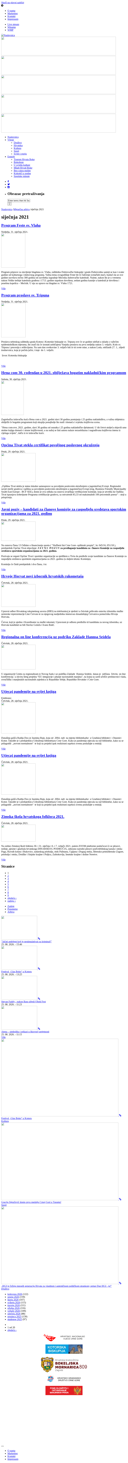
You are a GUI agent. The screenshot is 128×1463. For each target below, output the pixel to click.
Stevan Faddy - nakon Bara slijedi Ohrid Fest (23, 1001)
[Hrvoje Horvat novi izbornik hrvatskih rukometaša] (18, 606)
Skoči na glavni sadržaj (12, 2)
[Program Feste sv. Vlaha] (13, 266)
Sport (16, 151)
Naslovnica (13, 137)
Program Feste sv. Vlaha (21, 225)
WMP (10, 30)
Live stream (13, 24)
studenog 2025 (14, 1319)
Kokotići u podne (22, 173)
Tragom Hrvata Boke (24, 159)
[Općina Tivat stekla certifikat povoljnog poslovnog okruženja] (18, 481)
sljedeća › (12, 898)
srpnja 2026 (13, 1297)
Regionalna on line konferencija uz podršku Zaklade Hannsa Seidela (56, 637)
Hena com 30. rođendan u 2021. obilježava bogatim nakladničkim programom (63, 373)
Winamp (11, 27)
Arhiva (10, 912)
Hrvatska (18, 145)
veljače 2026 (13, 1311)
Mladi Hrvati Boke (23, 167)
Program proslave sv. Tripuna (25, 295)
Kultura (17, 148)
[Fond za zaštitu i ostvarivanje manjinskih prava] (64, 1394)
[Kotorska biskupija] (64, 1353)
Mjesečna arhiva (22, 209)
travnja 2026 (13, 1305)
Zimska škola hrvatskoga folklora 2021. (32, 817)
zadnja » (11, 901)
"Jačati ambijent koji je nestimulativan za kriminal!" (26, 941)
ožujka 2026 (13, 1308)
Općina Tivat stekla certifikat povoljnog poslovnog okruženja (50, 445)
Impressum (12, 19)
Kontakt (11, 16)
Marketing (12, 13)
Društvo (18, 142)
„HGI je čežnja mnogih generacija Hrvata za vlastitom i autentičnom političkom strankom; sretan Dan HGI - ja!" (56, 1286)
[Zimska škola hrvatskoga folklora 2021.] (18, 840)
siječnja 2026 (13, 1313)
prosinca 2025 (14, 1316)
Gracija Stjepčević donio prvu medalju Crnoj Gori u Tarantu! (31, 1202)
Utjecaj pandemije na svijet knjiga (28, 691)
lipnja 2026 (13, 1299)
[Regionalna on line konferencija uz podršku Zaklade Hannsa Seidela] (18, 668)
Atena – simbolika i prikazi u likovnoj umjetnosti (25, 1031)
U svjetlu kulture (22, 165)
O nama (11, 10)
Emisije (11, 156)
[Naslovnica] (8, 35)
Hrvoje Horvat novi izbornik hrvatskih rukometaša (42, 576)
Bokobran (19, 162)
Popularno (12, 909)
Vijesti (10, 139)
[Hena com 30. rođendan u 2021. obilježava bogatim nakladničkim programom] (12, 414)
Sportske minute (22, 176)
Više (3, 288)
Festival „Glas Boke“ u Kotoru (16, 971)
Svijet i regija (20, 153)
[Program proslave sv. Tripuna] (13, 336)
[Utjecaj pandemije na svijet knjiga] (18, 732)
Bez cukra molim (22, 170)
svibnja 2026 (13, 1302)
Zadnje (10, 906)
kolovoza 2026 (14, 1294)
